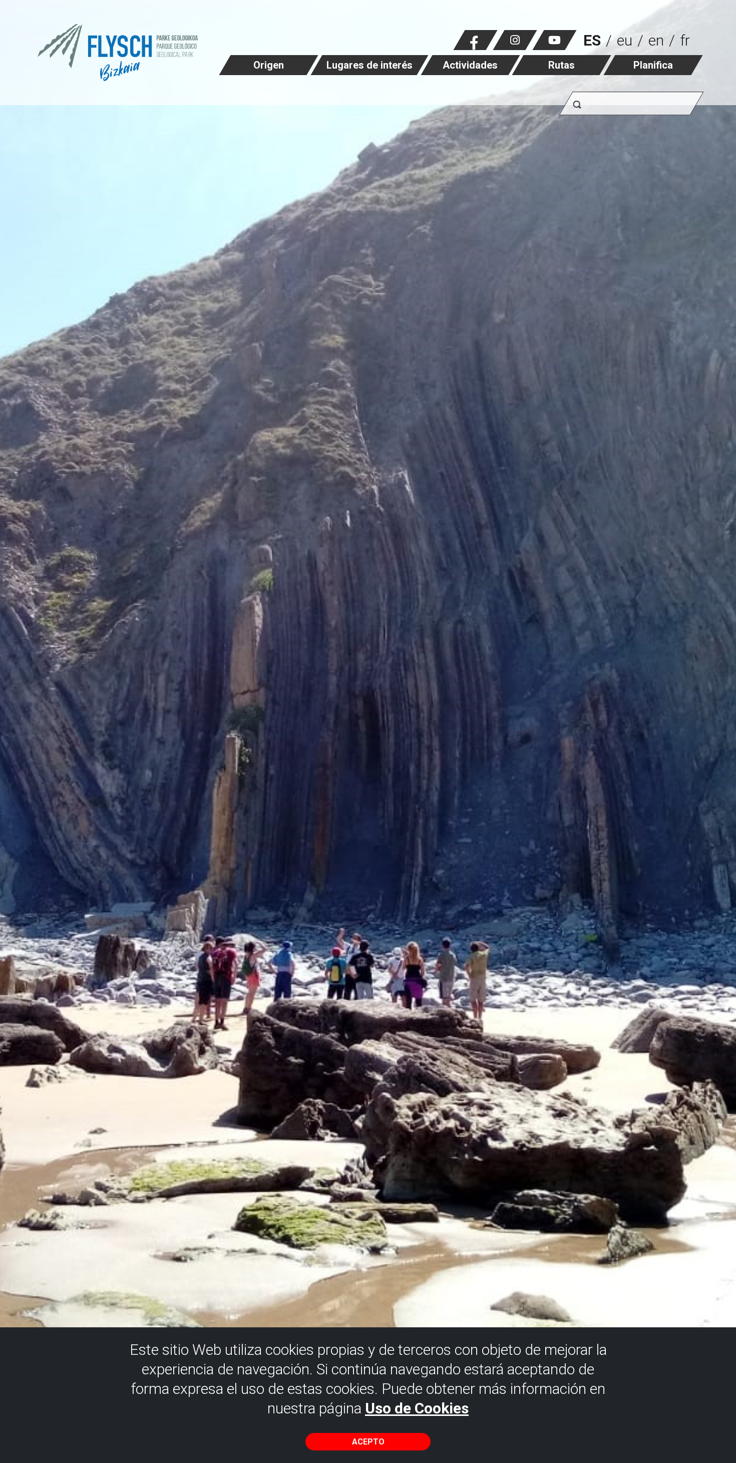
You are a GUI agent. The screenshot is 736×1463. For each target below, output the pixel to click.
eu (624, 40)
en (656, 40)
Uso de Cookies (417, 1408)
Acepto (368, 1441)
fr (685, 40)
